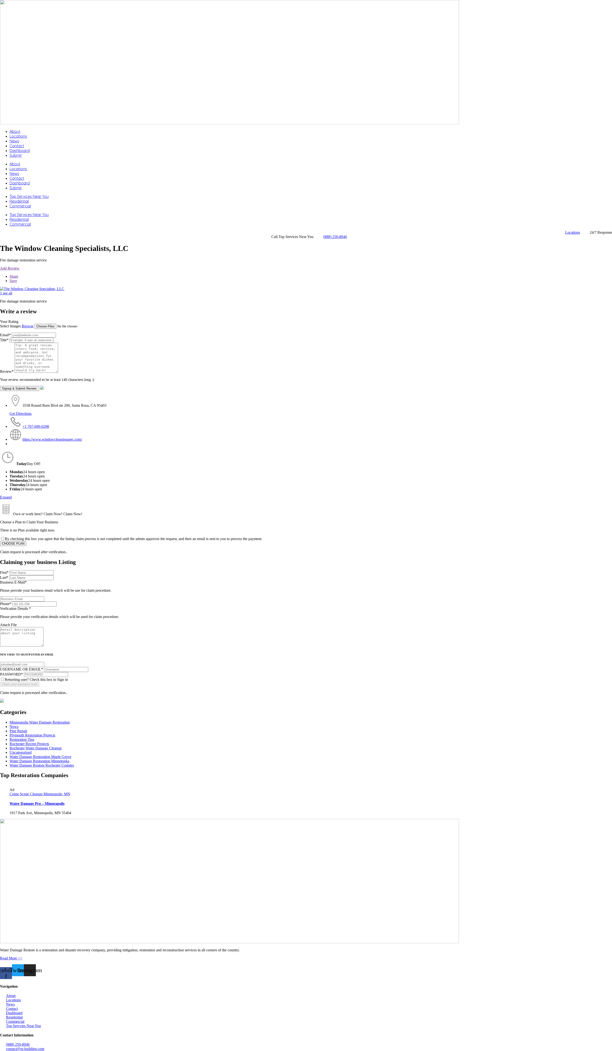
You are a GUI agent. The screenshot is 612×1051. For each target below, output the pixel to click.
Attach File (8, 625)
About (15, 131)
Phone (5, 604)
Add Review (9, 268)
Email (5, 335)
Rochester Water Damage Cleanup (36, 748)
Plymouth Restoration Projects (32, 735)
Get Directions (21, 414)
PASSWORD (11, 674)
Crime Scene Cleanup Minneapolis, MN (40, 794)
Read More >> (11, 958)
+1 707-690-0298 (35, 426)
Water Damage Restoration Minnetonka (39, 761)
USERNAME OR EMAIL (21, 669)
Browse (27, 326)
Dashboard (20, 150)
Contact (17, 145)
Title (4, 340)
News (14, 141)
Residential (19, 201)
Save (13, 281)
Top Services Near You (29, 196)
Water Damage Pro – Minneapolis (37, 804)
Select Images (10, 326)
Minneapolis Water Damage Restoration (40, 722)
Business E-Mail (55, 586)
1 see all (6, 293)
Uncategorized (21, 752)
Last (4, 577)
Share (14, 276)
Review (7, 371)
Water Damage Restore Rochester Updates (42, 765)
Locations (18, 136)
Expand (6, 497)
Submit (16, 155)
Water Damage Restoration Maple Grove (40, 757)
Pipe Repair (18, 731)
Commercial (20, 206)
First (4, 572)
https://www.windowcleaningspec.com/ (52, 439)
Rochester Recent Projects (29, 744)
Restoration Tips (22, 739)
